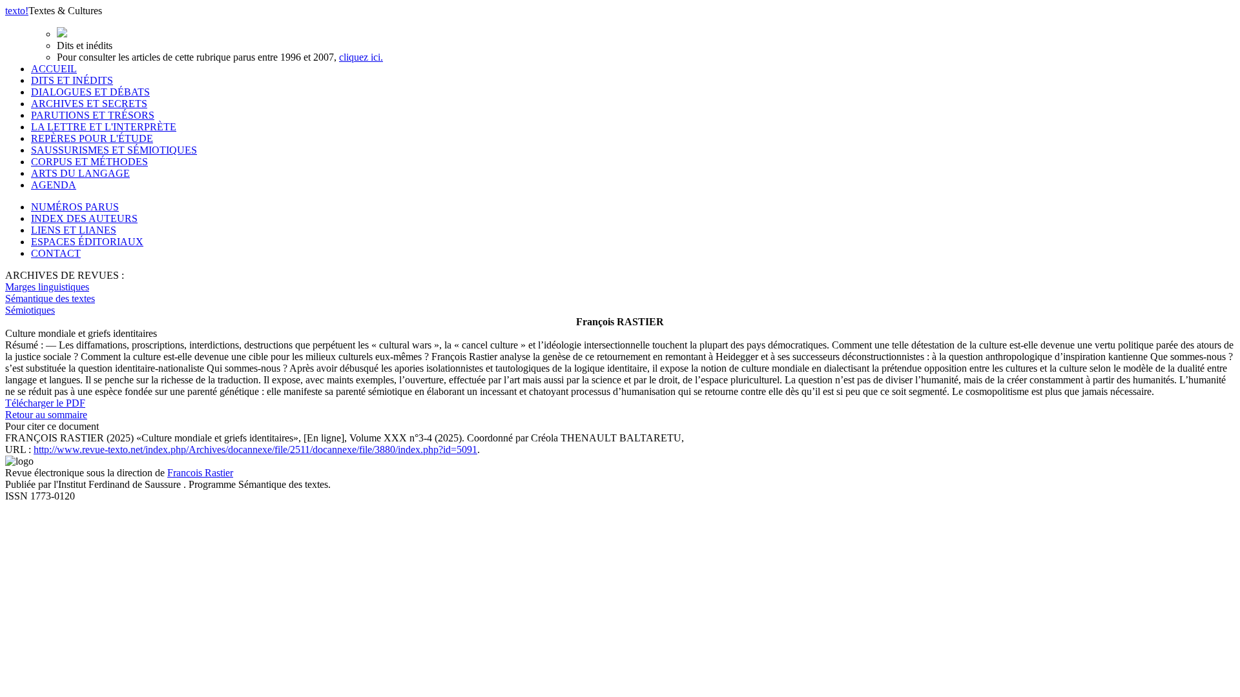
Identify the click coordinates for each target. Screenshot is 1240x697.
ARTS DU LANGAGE (80, 173)
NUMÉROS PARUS (75, 206)
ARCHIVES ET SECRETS (89, 103)
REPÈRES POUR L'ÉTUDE (92, 138)
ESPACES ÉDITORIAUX (87, 241)
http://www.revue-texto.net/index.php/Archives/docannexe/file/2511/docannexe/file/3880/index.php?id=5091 (255, 449)
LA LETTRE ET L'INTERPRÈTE (103, 126)
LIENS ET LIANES (73, 230)
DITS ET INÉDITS (72, 80)
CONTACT (56, 253)
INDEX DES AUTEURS (84, 218)
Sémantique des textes (50, 298)
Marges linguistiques (47, 286)
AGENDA (53, 184)
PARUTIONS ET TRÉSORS (92, 115)
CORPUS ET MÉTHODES (89, 161)
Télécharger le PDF (45, 403)
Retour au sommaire (46, 414)
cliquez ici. (361, 57)
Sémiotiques (30, 310)
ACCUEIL (54, 68)
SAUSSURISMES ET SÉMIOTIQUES (114, 150)
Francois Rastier (200, 472)
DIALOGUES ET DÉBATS (90, 91)
